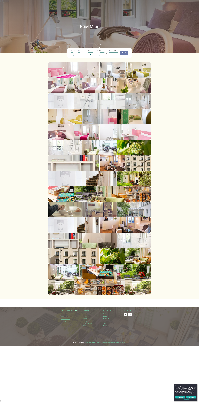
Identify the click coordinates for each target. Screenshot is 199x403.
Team (84, 325)
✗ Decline (191, 397)
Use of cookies (103, 342)
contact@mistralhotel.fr (67, 321)
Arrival (74, 50)
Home (84, 313)
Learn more (186, 399)
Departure (82, 50)
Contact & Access (87, 323)
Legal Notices (95, 342)
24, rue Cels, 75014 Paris (67, 316)
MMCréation (88, 342)
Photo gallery (86, 321)
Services (85, 318)
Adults (88, 50)
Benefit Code (113, 50)
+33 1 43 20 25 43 (65, 319)
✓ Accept (180, 397)
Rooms (85, 316)
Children (101, 50)
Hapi (77, 342)
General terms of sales (113, 342)
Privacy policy (123, 342)
